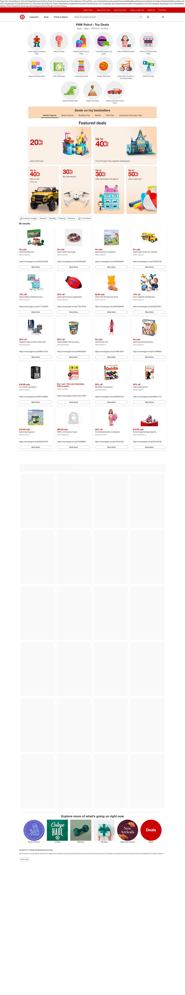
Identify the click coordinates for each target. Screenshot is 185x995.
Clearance (126, 4)
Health (167, 1)
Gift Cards (87, 4)
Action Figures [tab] (49, 115)
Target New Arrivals (7, 1)
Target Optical (111, 4)
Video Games (42, 4)
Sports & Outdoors (155, 1)
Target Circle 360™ (120, 10)
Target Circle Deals (171, 4)
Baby (129, 1)
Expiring (62, 218)
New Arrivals (134, 4)
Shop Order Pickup (9, 6)
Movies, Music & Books (56, 4)
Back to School (20, 1)
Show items (35, 267)
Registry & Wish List (137, 10)
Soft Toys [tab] (110, 115)
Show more (24, 859)
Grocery (108, 1)
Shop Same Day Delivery (25, 6)
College (29, 1)
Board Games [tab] (68, 115)
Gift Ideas (79, 4)
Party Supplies (70, 4)
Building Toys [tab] (84, 115)
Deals (119, 4)
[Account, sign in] (152, 17)
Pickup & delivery (61, 17)
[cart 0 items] (163, 17)
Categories (34, 17)
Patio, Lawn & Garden (96, 1)
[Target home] (22, 17)
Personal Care (142, 1)
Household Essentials (119, 1)
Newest (43, 218)
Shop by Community (98, 4)
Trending (52, 218)
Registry (38, 6)
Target (79, 28)
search (141, 17)
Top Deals (160, 4)
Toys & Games (16, 4)
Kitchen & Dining (81, 1)
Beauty (134, 1)
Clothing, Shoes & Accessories (52, 1)
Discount (71, 218)
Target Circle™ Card (103, 10)
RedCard (45, 6)
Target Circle (53, 6)
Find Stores (62, 6)
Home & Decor (69, 1)
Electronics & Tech (29, 4)
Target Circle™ (88, 10)
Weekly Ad (151, 10)
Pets (163, 1)
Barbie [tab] (98, 115)
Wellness (173, 1)
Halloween (36, 1)
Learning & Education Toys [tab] (130, 115)
